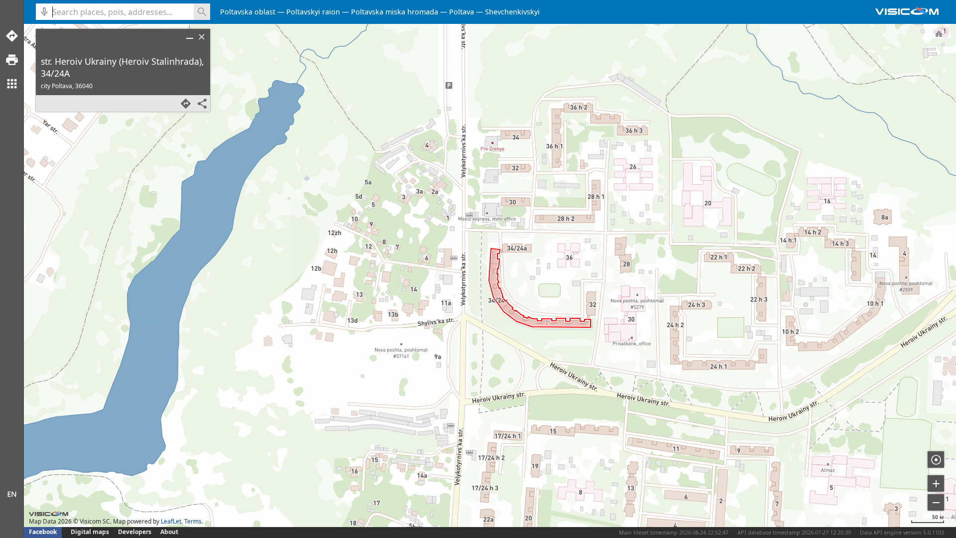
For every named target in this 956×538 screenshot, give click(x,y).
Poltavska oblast (247, 11)
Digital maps (91, 532)
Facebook (43, 532)
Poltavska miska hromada (394, 11)
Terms (193, 521)
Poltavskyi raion (313, 11)
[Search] (202, 11)
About (169, 532)
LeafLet (171, 521)
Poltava (461, 11)
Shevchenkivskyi (512, 11)
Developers (134, 532)
